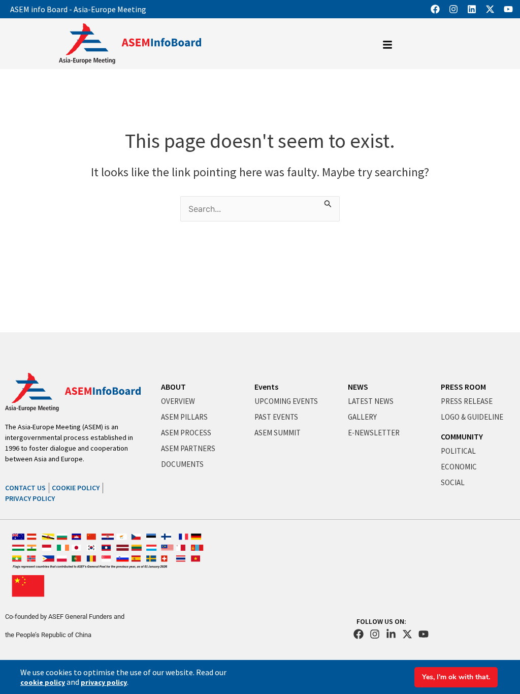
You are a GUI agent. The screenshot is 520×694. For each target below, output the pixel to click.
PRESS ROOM (463, 387)
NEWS (358, 387)
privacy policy (104, 682)
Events (266, 387)
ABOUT (173, 387)
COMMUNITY (462, 436)
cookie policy (42, 682)
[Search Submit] (328, 202)
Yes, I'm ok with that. (456, 677)
